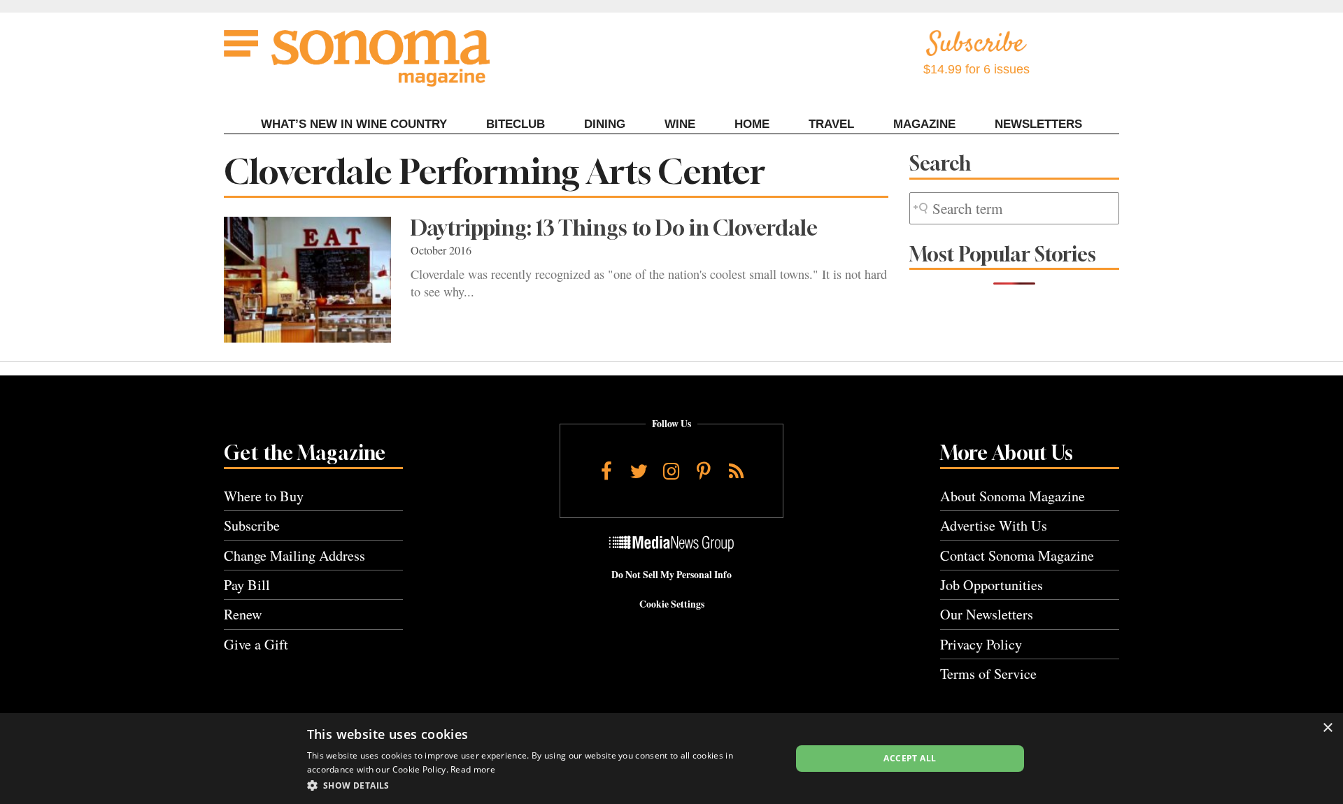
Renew (243, 614)
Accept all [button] (909, 758)
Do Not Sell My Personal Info (671, 575)
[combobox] (1014, 208)
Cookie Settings (671, 604)
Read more (472, 769)
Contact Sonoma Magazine (1017, 555)
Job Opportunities (991, 584)
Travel (831, 124)
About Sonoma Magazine (1012, 496)
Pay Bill (247, 584)
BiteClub (515, 124)
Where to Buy (264, 496)
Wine (680, 124)
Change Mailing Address (294, 555)
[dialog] (671, 758)
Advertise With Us (993, 525)
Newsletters (1038, 124)
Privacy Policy (981, 644)
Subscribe (252, 525)
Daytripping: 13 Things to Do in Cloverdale (614, 228)
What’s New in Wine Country (354, 124)
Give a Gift (256, 644)
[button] (541, 785)
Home (751, 124)
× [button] (1327, 728)
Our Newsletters (986, 614)
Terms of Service (988, 673)
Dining (604, 124)
